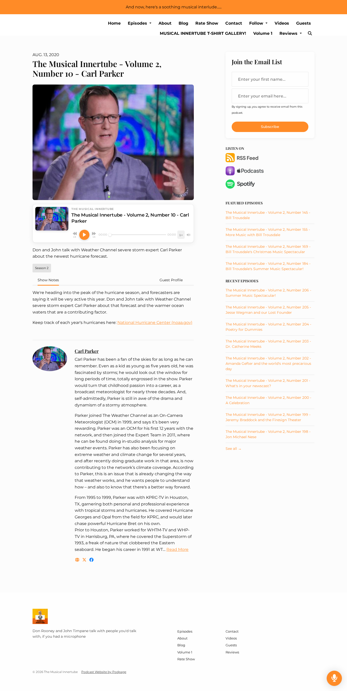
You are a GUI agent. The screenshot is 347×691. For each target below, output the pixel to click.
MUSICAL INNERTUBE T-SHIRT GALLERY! (203, 33)
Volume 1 (262, 33)
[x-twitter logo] (85, 559)
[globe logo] (78, 559)
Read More (177, 549)
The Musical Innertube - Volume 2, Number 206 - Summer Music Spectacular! (268, 293)
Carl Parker (87, 351)
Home (114, 23)
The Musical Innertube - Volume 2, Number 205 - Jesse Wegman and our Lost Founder (268, 310)
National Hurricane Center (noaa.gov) (154, 322)
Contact (233, 23)
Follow (256, 23)
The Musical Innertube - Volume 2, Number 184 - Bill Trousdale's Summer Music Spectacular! (268, 266)
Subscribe (270, 126)
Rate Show (206, 23)
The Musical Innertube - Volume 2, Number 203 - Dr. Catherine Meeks (268, 344)
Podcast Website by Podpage (103, 672)
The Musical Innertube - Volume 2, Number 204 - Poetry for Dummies (268, 327)
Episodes (138, 23)
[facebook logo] (91, 559)
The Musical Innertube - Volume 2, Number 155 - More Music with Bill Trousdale (268, 232)
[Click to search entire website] (309, 33)
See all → (234, 448)
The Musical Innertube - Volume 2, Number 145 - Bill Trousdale (268, 215)
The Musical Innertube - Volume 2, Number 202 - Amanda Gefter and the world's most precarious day (268, 363)
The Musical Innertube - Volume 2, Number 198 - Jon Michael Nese (268, 434)
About (165, 23)
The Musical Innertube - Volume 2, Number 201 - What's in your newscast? (268, 383)
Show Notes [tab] (48, 280)
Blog (183, 23)
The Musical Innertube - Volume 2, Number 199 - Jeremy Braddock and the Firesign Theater (268, 417)
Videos (282, 23)
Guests (303, 23)
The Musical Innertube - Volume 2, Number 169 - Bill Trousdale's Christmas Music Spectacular (268, 249)
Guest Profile (171, 280)
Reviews (289, 33)
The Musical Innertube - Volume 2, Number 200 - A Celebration (268, 400)
